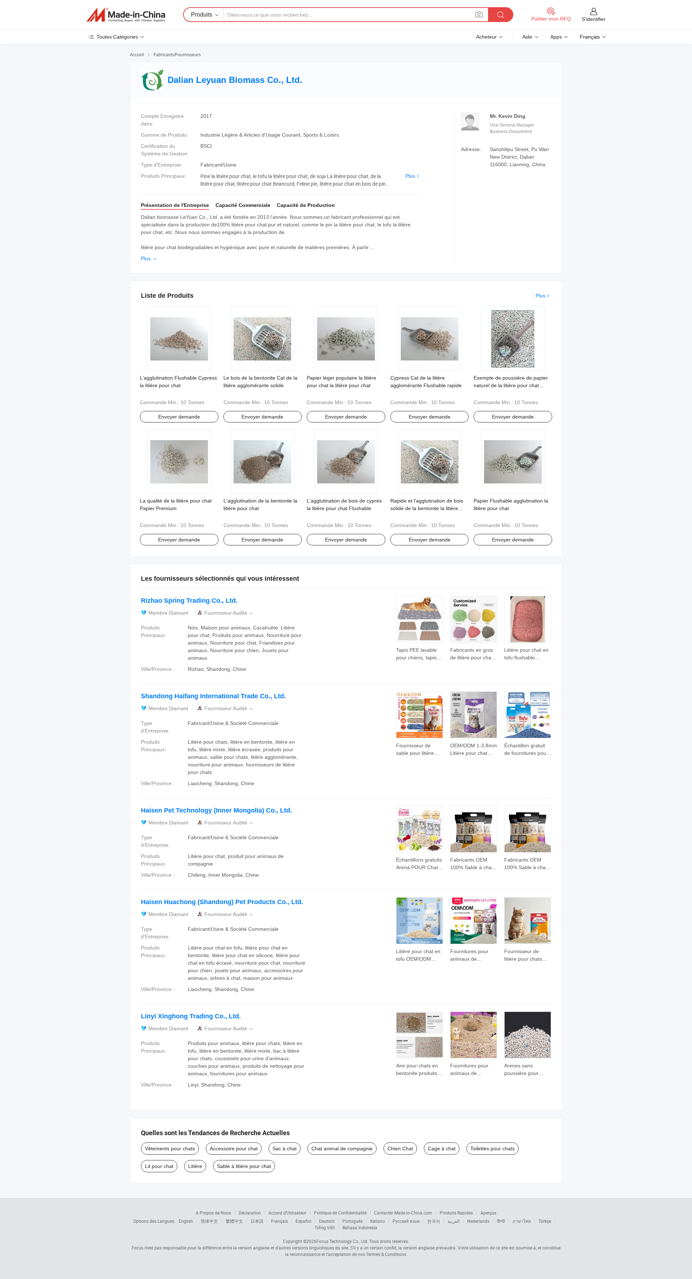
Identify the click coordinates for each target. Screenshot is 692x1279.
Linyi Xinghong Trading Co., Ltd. (191, 1016)
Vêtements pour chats (170, 1148)
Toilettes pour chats (492, 1148)
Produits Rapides (456, 1213)
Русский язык (406, 1221)
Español (303, 1221)
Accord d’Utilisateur (287, 1213)
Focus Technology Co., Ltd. (342, 1241)
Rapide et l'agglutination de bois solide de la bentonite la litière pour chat (426, 508)
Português (352, 1221)
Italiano (377, 1221)
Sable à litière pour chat (244, 1166)
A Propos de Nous (213, 1213)
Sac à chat (284, 1148)
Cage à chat (442, 1148)
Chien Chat (400, 1148)
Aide (527, 37)
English (186, 1221)
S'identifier (594, 19)
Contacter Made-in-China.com (403, 1213)
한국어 (433, 1221)
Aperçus (488, 1213)
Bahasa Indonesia (359, 1227)
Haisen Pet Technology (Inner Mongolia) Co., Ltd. (216, 810)
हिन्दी (501, 1221)
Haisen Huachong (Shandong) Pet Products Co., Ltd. (222, 902)
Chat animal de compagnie (342, 1148)
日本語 (256, 1221)
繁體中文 (234, 1221)
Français (279, 1221)
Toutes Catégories (117, 37)
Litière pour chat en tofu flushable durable (526, 657)
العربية (454, 1221)
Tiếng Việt (325, 1227)
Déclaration (250, 1213)
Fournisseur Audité (229, 613)
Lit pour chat (159, 1166)
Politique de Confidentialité (340, 1213)
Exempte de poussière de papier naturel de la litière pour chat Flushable (511, 385)
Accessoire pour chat (234, 1148)
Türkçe (544, 1221)
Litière (195, 1166)
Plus (410, 176)
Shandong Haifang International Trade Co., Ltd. (213, 696)
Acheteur (486, 37)
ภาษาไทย (522, 1221)
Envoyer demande (179, 417)
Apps (556, 37)
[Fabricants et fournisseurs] (125, 14)
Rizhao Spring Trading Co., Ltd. (189, 600)
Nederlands (478, 1221)
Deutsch (327, 1221)
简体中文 (209, 1221)
